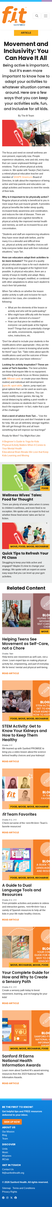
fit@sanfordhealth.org (13, 1173)
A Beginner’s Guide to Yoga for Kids (20, 441)
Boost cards (14, 378)
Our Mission (8, 1131)
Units (5, 1149)
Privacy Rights (9, 1192)
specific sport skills (12, 385)
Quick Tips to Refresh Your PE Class (25, 555)
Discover (8, 1144)
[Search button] (37, 16)
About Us (8, 1127)
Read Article (10, 673)
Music (5, 1152)
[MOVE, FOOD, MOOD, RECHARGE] (26, 535)
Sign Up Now (12, 1121)
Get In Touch (11, 1165)
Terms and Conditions (24, 1188)
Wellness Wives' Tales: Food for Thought (22, 497)
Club (5, 1159)
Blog (4, 1135)
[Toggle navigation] (46, 16)
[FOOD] (26, 477)
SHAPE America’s (23, 177)
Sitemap (6, 1188)
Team (5, 1138)
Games (6, 1156)
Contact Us (8, 1169)
